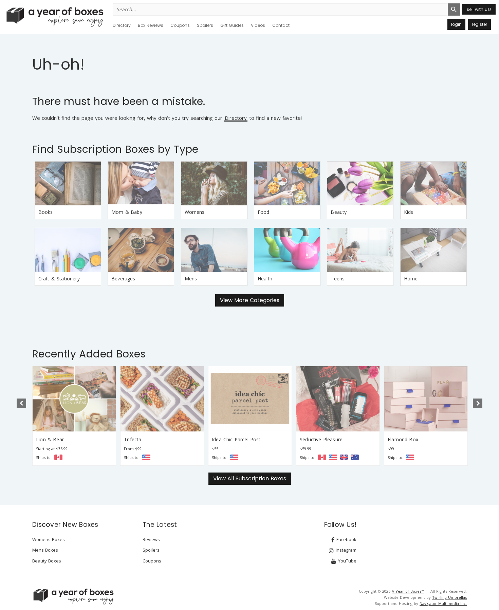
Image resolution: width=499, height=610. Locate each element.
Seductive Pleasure (321, 439)
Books (45, 212)
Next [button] (477, 403)
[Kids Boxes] (433, 183)
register (479, 24)
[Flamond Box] (425, 398)
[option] (74, 416)
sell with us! (479, 9)
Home (411, 278)
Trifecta (132, 439)
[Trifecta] (162, 398)
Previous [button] (21, 403)
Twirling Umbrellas (449, 597)
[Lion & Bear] (74, 398)
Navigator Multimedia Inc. (443, 603)
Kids (408, 212)
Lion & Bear (50, 439)
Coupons (180, 25)
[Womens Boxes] (214, 183)
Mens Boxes (45, 550)
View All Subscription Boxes (249, 478)
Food (264, 212)
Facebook (345, 539)
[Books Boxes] (68, 183)
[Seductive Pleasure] (338, 398)
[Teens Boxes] (360, 250)
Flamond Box (403, 439)
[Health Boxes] (287, 250)
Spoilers (205, 25)
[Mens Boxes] (214, 250)
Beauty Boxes (46, 561)
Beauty (339, 212)
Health (265, 278)
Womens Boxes (48, 539)
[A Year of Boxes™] (54, 16)
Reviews (151, 539)
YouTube (346, 561)
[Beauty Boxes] (360, 183)
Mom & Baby (126, 212)
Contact (281, 25)
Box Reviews (150, 25)
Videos (258, 25)
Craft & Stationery (59, 278)
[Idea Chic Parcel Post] (250, 398)
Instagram (345, 550)
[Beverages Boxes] (141, 250)
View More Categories (249, 300)
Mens (191, 278)
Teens (338, 278)
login (456, 24)
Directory (122, 25)
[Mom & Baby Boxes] (141, 183)
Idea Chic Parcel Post (236, 439)
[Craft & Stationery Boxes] (68, 250)
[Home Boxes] (433, 250)
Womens (195, 212)
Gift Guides (232, 25)
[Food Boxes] (287, 183)
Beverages (123, 278)
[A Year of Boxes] (73, 596)
